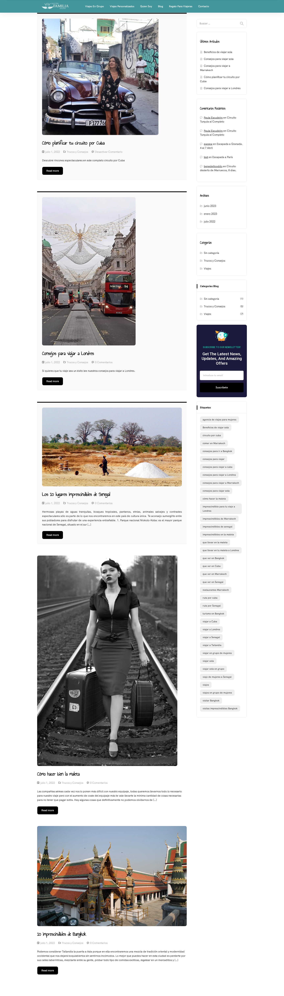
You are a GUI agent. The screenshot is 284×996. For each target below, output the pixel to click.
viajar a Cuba (210, 621)
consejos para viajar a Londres (219, 474)
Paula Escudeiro (213, 117)
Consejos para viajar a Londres (222, 88)
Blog (160, 6)
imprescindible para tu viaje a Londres (219, 508)
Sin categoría (211, 253)
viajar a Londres (211, 629)
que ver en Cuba (212, 566)
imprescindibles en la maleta (218, 534)
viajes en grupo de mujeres (217, 692)
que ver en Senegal (213, 582)
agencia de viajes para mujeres (219, 419)
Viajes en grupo (94, 6)
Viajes (207, 268)
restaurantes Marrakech (216, 589)
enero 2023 (210, 214)
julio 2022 (209, 221)
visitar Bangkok (211, 700)
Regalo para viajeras (180, 6)
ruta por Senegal (212, 605)
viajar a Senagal (211, 637)
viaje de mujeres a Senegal (217, 676)
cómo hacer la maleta (214, 498)
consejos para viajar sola (216, 490)
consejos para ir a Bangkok (217, 451)
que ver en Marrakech (215, 573)
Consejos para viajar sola (219, 59)
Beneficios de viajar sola (218, 52)
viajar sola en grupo (213, 668)
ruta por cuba (210, 597)
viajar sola (208, 660)
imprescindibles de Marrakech (219, 518)
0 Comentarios (103, 362)
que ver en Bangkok (213, 558)
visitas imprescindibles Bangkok (220, 708)
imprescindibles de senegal (217, 526)
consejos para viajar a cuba (217, 466)
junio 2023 (210, 206)
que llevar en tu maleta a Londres (221, 550)
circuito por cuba (212, 435)
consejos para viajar (214, 459)
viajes (206, 684)
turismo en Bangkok (213, 613)
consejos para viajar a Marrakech (221, 482)
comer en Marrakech (214, 443)
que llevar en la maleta (215, 542)
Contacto (203, 6)
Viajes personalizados (122, 6)
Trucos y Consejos (77, 152)
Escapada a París (222, 157)
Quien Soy (146, 6)
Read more (52, 170)
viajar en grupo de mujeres (217, 653)
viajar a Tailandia (212, 645)
